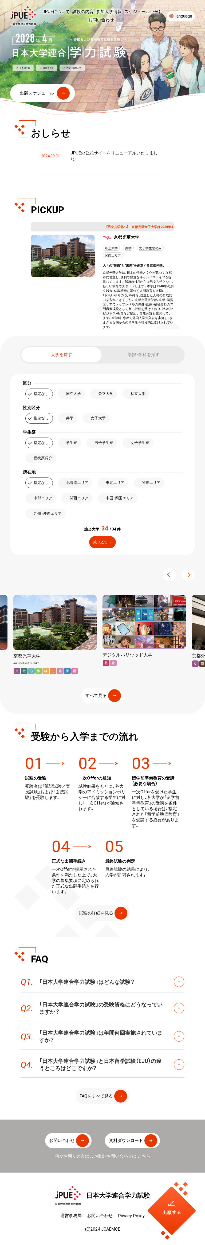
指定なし (41, 393)
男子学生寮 (103, 442)
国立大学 (73, 393)
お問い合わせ (101, 20)
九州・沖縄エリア (48, 513)
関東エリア (151, 482)
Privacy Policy (131, 1216)
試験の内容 (83, 11)
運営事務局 (71, 1215)
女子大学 (98, 418)
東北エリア (115, 482)
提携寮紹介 (43, 458)
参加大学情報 (109, 11)
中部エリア (43, 498)
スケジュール (137, 11)
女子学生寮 (140, 442)
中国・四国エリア (120, 498)
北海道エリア (77, 482)
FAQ (156, 11)
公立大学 (105, 393)
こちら (143, 1156)
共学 (69, 418)
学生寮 (71, 442)
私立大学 (138, 393)
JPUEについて (56, 11)
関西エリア (79, 498)
